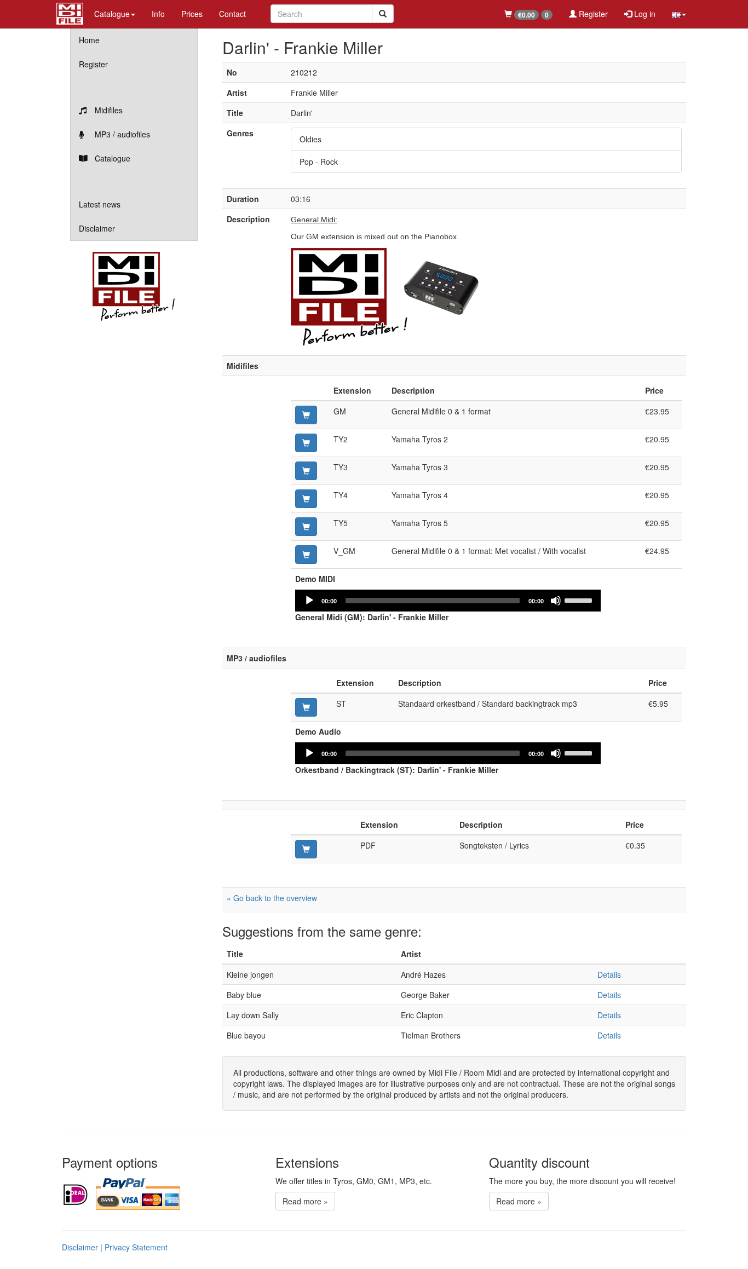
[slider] (580, 599)
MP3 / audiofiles (121, 134)
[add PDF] (306, 849)
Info (158, 13)
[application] (448, 601)
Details (609, 974)
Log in (643, 13)
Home (89, 39)
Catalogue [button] (112, 13)
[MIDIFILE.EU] (69, 12)
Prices (192, 13)
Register (592, 13)
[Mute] (555, 600)
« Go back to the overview (272, 897)
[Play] (309, 600)
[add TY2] (306, 443)
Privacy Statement (136, 1247)
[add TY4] (306, 498)
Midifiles (108, 110)
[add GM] (306, 415)
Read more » (305, 1201)
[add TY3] (306, 471)
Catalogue (111, 158)
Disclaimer (97, 228)
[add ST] (306, 707)
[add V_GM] (306, 554)
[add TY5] (306, 526)
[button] (679, 13)
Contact (232, 13)
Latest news (99, 204)
